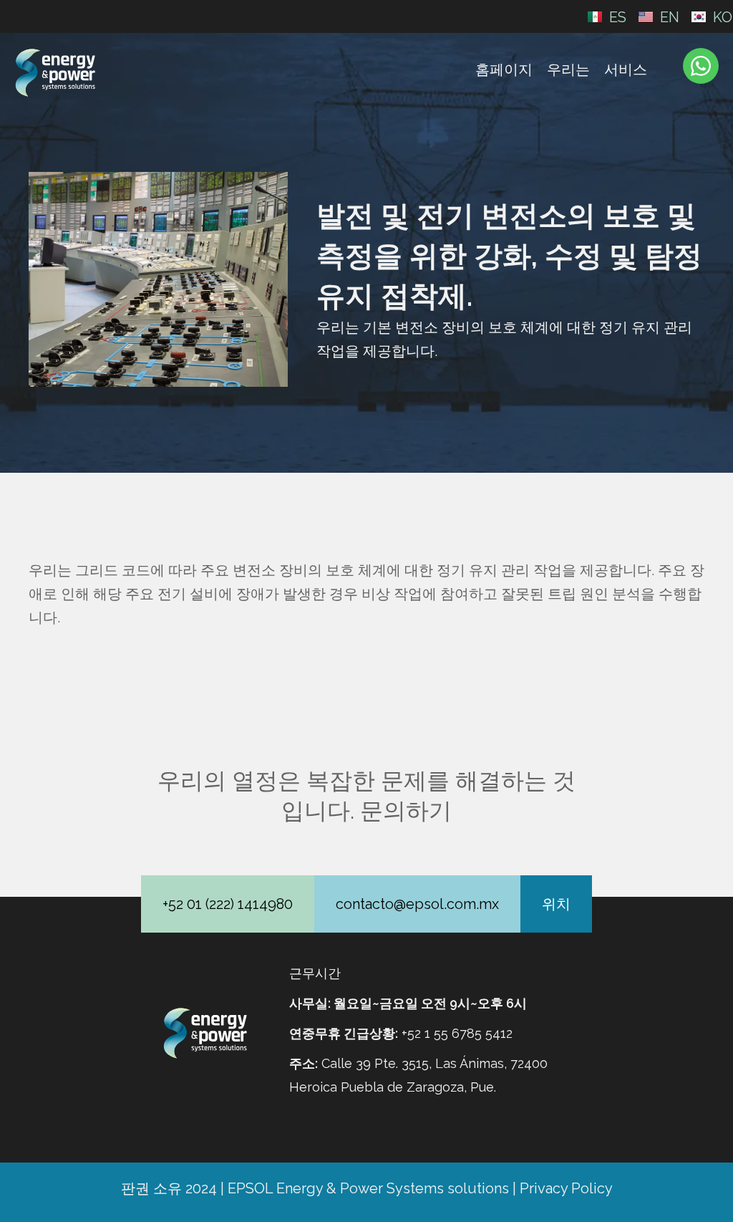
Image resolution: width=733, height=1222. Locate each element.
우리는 (568, 69)
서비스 (625, 69)
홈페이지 (504, 69)
